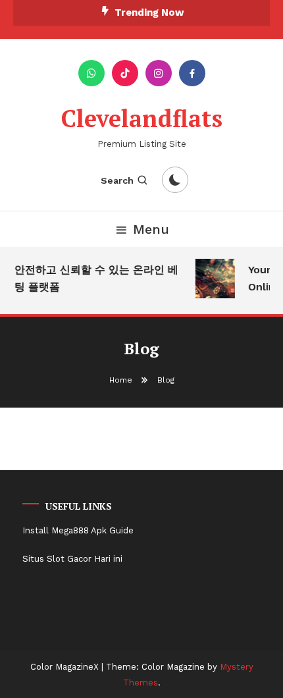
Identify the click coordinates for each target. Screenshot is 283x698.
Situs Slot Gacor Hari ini (72, 559)
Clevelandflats (141, 118)
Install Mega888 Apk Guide (78, 530)
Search (117, 180)
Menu (151, 229)
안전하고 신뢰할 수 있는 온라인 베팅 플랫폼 (96, 278)
